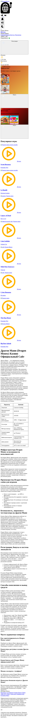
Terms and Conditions (16, 694)
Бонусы (12, 35)
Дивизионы (18, 35)
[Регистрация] (14, 53)
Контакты (3, 692)
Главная (3, 35)
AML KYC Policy (5, 694)
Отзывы (15, 692)
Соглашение (9, 692)
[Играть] (14, 107)
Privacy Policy (22, 692)
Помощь (7, 35)
